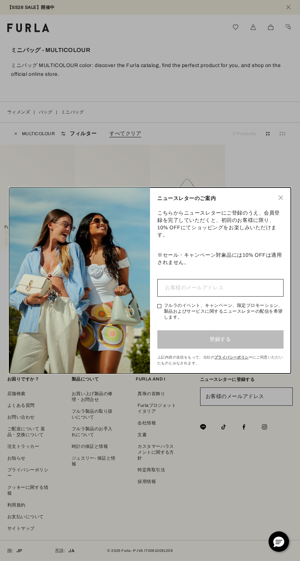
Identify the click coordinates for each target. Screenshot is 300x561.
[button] (279, 541)
